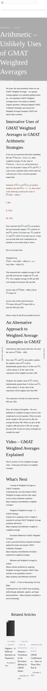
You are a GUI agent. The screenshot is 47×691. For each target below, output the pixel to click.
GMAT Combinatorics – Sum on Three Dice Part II (36, 661)
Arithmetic (5, 27)
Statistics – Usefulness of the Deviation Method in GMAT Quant (22, 661)
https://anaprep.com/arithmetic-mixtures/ (21, 577)
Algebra (11, 641)
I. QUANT (16, 27)
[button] (23, 10)
